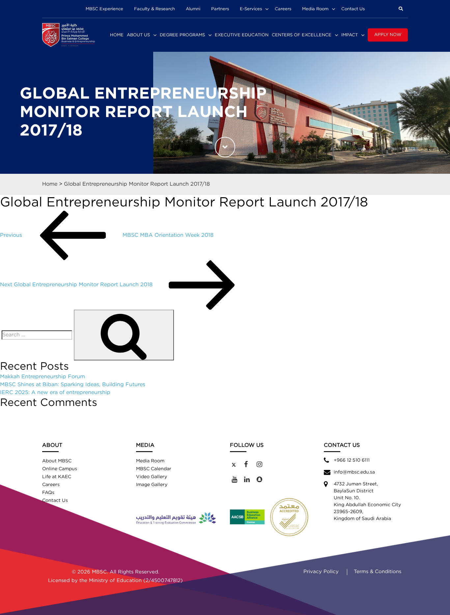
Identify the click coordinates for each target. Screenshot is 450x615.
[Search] (124, 335)
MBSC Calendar (153, 469)
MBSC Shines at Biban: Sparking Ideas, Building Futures (72, 384)
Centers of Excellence (301, 35)
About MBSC (56, 461)
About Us (138, 35)
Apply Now (387, 35)
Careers (283, 9)
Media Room (315, 9)
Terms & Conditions (377, 571)
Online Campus (59, 469)
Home (117, 35)
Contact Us (353, 9)
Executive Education (241, 35)
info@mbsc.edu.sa (354, 472)
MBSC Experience (104, 9)
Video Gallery (151, 477)
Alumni (193, 9)
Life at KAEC (56, 477)
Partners (220, 9)
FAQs (48, 493)
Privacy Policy (321, 571)
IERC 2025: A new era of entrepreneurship (55, 392)
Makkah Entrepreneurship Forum (42, 376)
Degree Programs (182, 35)
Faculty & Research (154, 9)
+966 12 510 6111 (352, 460)
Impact (349, 35)
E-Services (251, 9)
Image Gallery (151, 485)
